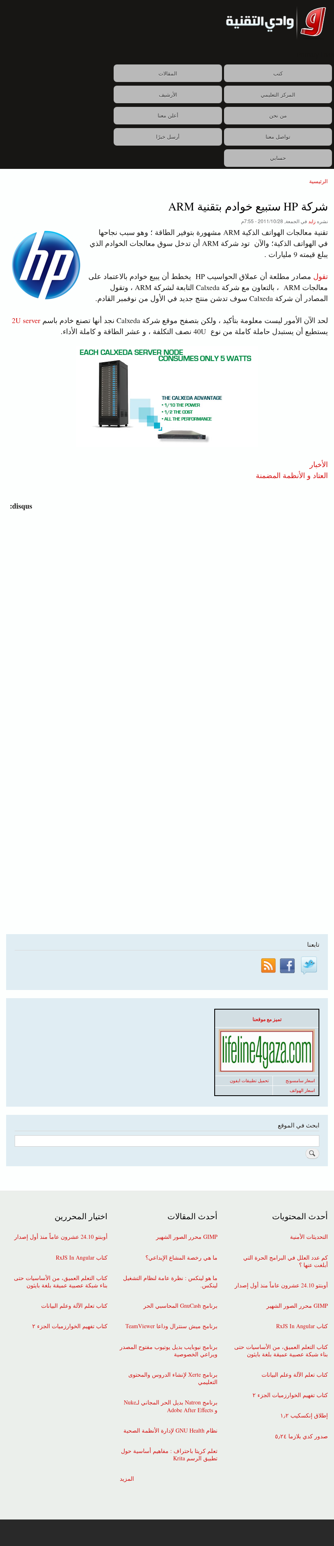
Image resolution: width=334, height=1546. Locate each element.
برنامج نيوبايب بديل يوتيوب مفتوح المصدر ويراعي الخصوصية (169, 1350)
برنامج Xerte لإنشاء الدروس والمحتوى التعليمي (173, 1378)
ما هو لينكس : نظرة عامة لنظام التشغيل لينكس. (170, 1281)
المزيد (127, 1478)
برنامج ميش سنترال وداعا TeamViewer (171, 1326)
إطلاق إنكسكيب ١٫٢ (304, 1415)
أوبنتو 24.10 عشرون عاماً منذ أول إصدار (281, 1285)
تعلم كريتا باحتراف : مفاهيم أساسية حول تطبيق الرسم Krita (169, 1454)
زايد (312, 220)
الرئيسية (318, 181)
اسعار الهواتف (302, 1090)
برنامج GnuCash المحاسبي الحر (180, 1305)
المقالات (167, 73)
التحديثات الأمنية (309, 1236)
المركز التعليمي (278, 94)
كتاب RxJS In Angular (302, 1326)
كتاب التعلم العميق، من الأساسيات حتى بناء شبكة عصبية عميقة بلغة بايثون (281, 1350)
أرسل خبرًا (168, 136)
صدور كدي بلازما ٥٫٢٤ (301, 1436)
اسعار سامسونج (300, 1080)
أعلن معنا (168, 115)
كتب (278, 73)
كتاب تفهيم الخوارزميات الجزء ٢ (290, 1395)
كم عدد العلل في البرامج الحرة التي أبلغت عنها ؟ (285, 1261)
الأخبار (319, 463)
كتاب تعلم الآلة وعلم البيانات (294, 1374)
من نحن (278, 115)
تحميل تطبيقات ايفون (249, 1080)
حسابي (278, 158)
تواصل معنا (278, 136)
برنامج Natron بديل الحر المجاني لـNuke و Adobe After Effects (171, 1406)
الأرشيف (168, 94)
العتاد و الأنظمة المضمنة (292, 475)
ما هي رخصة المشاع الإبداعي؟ (181, 1257)
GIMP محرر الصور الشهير (297, 1305)
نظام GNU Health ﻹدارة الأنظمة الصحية (170, 1430)
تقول (320, 276)
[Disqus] (165, 613)
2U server (26, 320)
